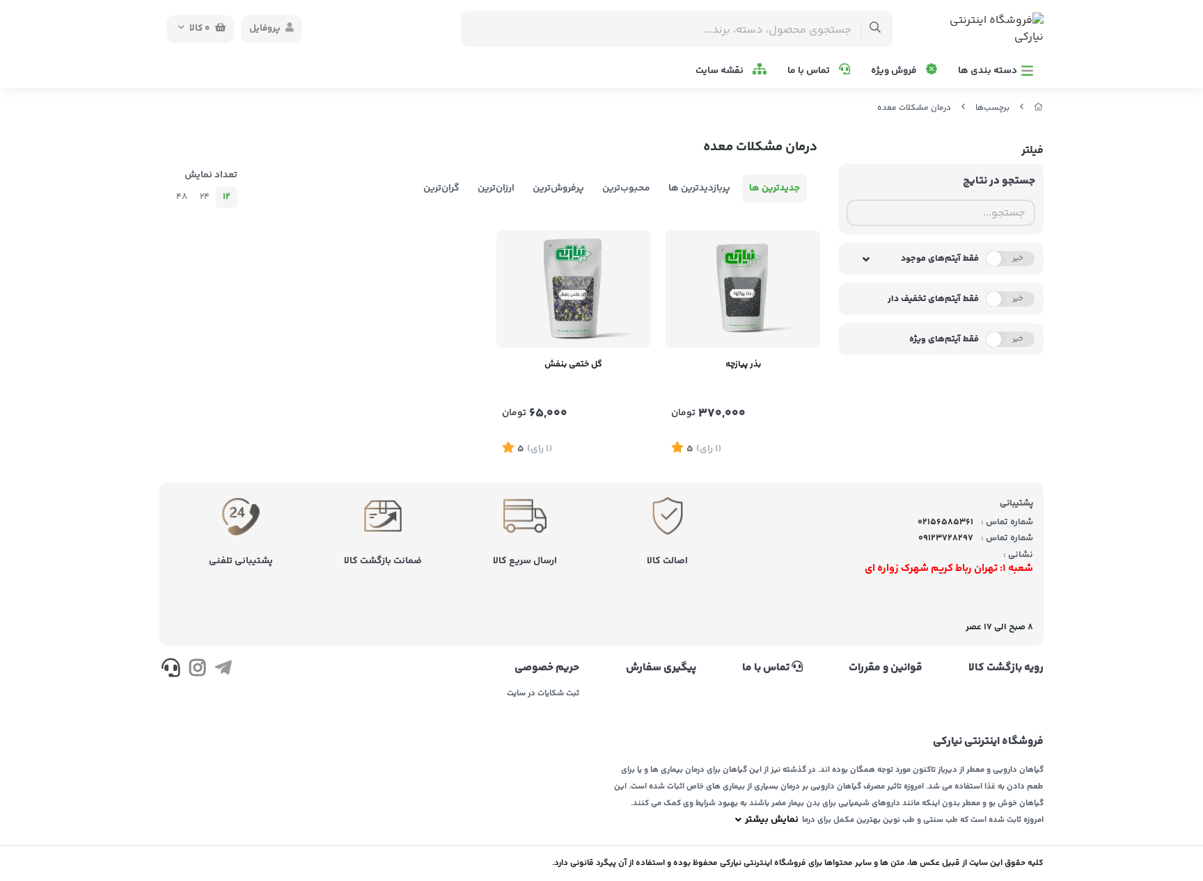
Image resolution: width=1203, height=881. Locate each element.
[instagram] (196, 670)
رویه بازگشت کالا (1006, 668)
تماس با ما (809, 71)
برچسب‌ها (992, 108)
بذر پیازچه (743, 364)
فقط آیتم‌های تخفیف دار (933, 299)
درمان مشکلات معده (914, 108)
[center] (875, 29)
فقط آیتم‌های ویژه (944, 339)
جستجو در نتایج (999, 181)
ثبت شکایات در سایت (543, 693)
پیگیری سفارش (660, 668)
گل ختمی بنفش (573, 364)
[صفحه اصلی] (1039, 108)
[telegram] (223, 670)
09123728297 (945, 538)
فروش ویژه (895, 71)
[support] (170, 670)
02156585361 (945, 522)
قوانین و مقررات (885, 668)
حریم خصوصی (546, 668)
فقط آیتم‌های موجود (940, 259)
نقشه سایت (720, 71)
